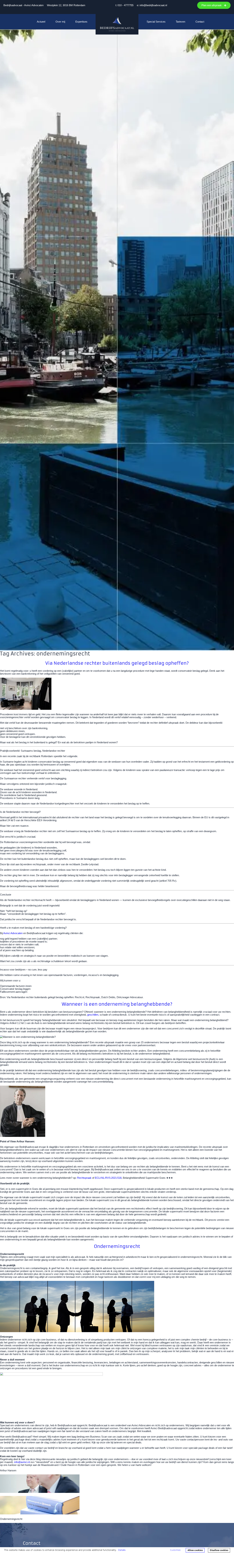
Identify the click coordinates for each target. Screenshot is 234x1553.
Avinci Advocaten (13, 933)
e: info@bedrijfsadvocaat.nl (152, 5)
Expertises (81, 21)
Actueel (41, 21)
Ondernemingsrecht (117, 1246)
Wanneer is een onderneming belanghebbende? (117, 1004)
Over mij (60, 21)
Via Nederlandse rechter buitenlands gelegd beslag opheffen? (117, 663)
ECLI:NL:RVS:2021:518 (108, 1177)
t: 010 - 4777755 (124, 5)
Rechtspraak (84, 1177)
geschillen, (93, 1014)
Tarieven (180, 21)
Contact (199, 21)
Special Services (156, 21)
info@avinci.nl (22, 1462)
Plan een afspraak (211, 5)
